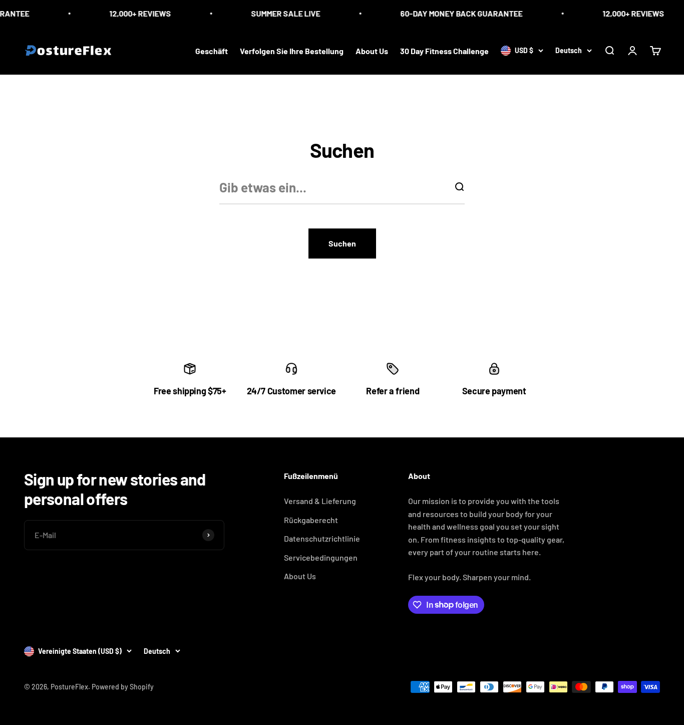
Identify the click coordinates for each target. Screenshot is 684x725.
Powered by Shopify (123, 686)
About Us (372, 50)
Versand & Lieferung (320, 501)
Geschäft (211, 50)
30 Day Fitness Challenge (444, 50)
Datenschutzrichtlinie (322, 538)
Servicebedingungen (321, 557)
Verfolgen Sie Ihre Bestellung (292, 50)
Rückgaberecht (311, 520)
